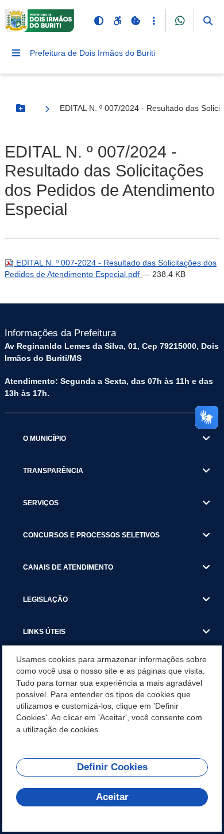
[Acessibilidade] (117, 20)
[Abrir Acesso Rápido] (154, 20)
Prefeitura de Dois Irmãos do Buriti (92, 52)
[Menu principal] (16, 52)
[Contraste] (99, 20)
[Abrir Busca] (207, 20)
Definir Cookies (112, 767)
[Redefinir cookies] (135, 20)
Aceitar (112, 796)
